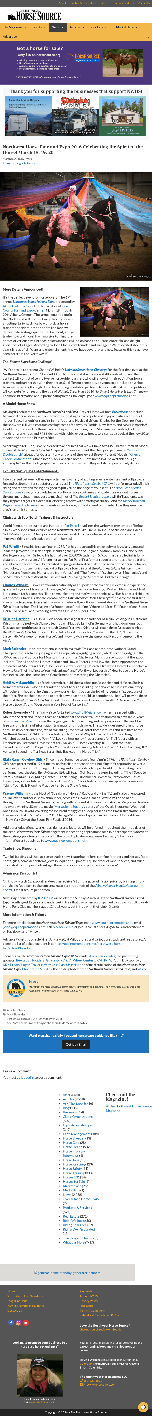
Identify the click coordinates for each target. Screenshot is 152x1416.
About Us (106, 3)
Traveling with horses (78, 1238)
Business (69, 1112)
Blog (17, 163)
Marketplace (125, 27)
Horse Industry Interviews (74, 1153)
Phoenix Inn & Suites (37, 969)
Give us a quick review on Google (100, 1329)
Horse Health (72, 1147)
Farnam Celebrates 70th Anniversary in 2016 (35, 1018)
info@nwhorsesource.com (99, 1384)
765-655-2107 (62, 927)
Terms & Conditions (92, 1310)
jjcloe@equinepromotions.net (24, 927)
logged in (27, 1077)
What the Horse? (75, 1242)
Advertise (10, 36)
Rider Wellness (74, 1221)
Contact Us (144, 3)
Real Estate (98, 27)
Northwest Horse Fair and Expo (33, 301)
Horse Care (71, 1142)
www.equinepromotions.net (115, 396)
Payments (86, 1291)
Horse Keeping (74, 1164)
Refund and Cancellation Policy (99, 1315)
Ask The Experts (75, 1103)
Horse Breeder (74, 1138)
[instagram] (19, 1323)
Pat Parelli (71, 525)
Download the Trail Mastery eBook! (78, 3)
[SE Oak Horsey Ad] (122, 134)
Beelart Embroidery (30, 960)
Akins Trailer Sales (16, 306)
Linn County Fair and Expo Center (35, 308)
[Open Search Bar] (147, 36)
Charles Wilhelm (16, 585)
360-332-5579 (36, 1402)
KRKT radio (11, 965)
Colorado (86, 1363)
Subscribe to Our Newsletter (25, 1296)
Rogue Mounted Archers (95, 496)
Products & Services (77, 1208)
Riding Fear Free (75, 1225)
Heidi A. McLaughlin (18, 683)
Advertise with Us (124, 3)
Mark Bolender (14, 649)
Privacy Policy (89, 1301)
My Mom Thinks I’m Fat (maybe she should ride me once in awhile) (48, 1023)
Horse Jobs (71, 1160)
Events (37, 27)
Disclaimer (86, 1305)
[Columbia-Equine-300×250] (28, 134)
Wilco (141, 969)
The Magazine (12, 27)
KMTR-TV (45, 898)
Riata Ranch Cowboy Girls (23, 759)
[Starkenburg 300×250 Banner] (75, 134)
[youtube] (26, 1323)
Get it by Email (76, 1044)
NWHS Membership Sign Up (25, 1305)
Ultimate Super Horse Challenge (86, 370)
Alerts (67, 1095)
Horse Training (74, 1173)
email (51, 1402)
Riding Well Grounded (79, 1229)
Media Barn (71, 1190)
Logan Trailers (31, 965)
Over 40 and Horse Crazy (81, 1199)
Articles (75, 27)
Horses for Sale (74, 1181)
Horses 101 (71, 1177)
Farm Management (77, 1134)
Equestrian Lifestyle (77, 1125)
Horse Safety (72, 1168)
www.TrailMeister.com (87, 712)
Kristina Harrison (16, 619)
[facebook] (11, 1323)
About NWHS (89, 1296)
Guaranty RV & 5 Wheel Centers (70, 960)
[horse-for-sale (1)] (76, 83)
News (56, 27)
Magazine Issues (18, 1301)
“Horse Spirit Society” (68, 806)
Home (7, 163)
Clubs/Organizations (78, 1116)
